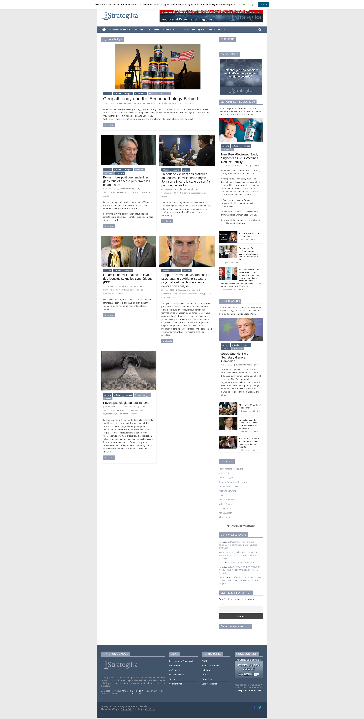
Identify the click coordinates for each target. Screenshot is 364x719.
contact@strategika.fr (131, 693)
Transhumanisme (110, 293)
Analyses (138, 29)
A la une (108, 93)
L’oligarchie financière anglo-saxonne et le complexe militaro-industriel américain (238, 545)
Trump (186, 103)
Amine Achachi (225, 512)
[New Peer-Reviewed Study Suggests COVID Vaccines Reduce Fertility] (241, 120)
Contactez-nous (217, 29)
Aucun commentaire (148, 103)
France (200, 293)
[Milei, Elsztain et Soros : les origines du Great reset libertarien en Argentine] (228, 437)
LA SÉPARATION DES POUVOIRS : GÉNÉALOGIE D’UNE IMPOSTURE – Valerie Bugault (240, 570)
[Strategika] (104, 30)
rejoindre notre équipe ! (250, 690)
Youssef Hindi (225, 473)
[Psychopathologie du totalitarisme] (128, 352)
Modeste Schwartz (227, 490)
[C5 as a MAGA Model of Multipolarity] (228, 404)
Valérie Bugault (226, 504)
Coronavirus (140, 395)
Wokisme (122, 293)
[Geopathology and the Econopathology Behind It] (157, 45)
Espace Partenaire (210, 683)
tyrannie (134, 414)
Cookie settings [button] (247, 4)
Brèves (186, 170)
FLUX (204, 661)
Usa (191, 103)
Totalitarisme (124, 414)
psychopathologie (175, 103)
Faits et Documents (211, 665)
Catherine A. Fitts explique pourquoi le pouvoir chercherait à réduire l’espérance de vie (249, 253)
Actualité (154, 29)
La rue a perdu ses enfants (242, 562)
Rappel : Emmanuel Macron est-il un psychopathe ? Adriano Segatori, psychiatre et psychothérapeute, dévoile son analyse (186, 280)
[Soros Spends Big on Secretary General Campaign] (241, 319)
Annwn (222, 552)
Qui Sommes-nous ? (119, 29)
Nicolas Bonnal (226, 508)
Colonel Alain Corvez (228, 486)
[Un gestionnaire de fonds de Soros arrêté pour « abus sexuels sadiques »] (228, 418)
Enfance (122, 192)
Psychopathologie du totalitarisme (126, 403)
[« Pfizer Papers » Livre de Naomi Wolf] (228, 232)
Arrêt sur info (175, 670)
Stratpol (172, 679)
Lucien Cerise (225, 495)
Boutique (197, 29)
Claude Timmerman (228, 499)
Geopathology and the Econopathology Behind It (152, 98)
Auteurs (181, 29)
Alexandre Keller (226, 517)
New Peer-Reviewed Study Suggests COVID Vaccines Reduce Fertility (239, 158)
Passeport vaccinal (135, 410)
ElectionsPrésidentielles (187, 293)
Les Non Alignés (176, 674)
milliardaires (124, 290)
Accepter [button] (263, 4)
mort (179, 193)
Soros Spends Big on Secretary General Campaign (235, 357)
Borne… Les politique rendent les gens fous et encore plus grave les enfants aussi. (126, 181)
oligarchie (186, 193)
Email (221, 604)
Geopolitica (207, 679)
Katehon (206, 670)
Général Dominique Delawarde (233, 482)
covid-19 (122, 410)
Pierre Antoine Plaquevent (231, 468)
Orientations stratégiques (159, 93)
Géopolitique (140, 93)
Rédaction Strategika (127, 103)
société (106, 196)
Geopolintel (174, 665)
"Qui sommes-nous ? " (134, 690)
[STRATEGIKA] (120, 660)
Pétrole (164, 103)
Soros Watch (238, 348)
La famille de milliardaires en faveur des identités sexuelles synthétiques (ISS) (127, 278)
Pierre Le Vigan (226, 477)
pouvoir (207, 293)
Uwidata (205, 674)
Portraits (168, 29)
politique (130, 192)
